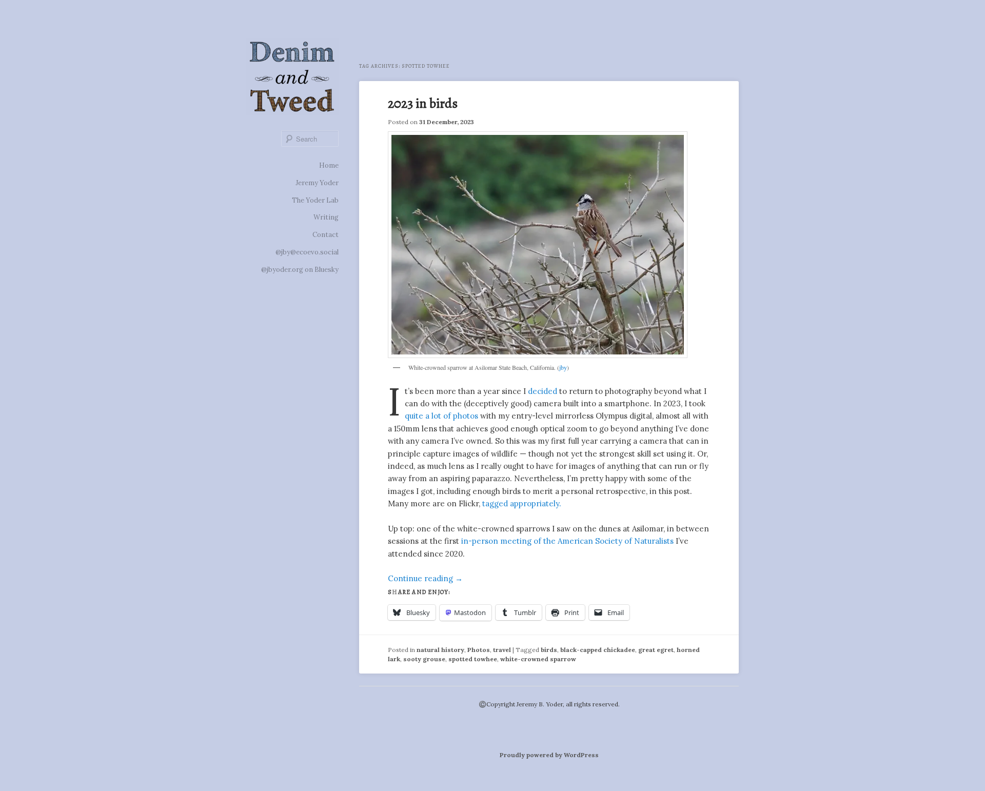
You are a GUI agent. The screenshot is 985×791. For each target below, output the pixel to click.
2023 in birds (423, 103)
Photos (478, 650)
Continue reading (425, 578)
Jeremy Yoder (317, 183)
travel (502, 650)
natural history (440, 650)
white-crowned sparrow (538, 659)
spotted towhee (472, 659)
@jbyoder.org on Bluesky (300, 269)
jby (563, 367)
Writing (326, 217)
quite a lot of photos (441, 416)
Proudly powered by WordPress (549, 755)
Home (329, 165)
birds (549, 650)
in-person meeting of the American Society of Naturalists (567, 541)
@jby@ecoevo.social (307, 252)
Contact (325, 234)
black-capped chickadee (597, 650)
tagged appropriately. (521, 503)
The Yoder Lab (315, 200)
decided (542, 391)
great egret (656, 650)
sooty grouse (424, 659)
